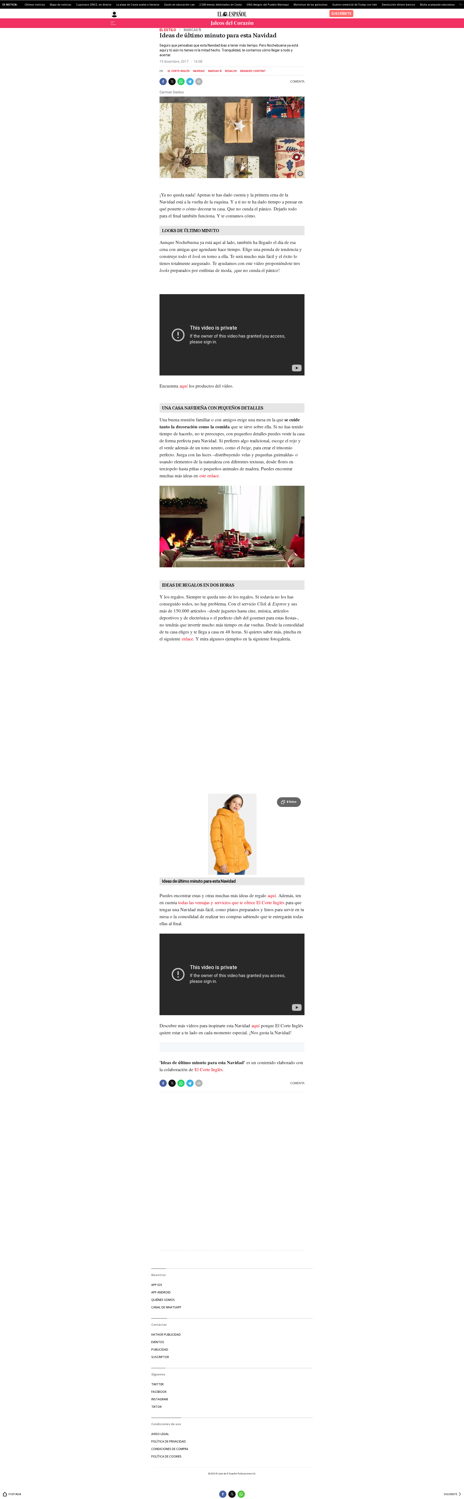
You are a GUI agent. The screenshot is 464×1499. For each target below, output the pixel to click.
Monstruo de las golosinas (310, 4)
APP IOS (156, 1285)
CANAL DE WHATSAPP (166, 1307)
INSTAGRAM (159, 1399)
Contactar (159, 1325)
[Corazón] (232, 23)
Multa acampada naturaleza (437, 4)
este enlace (209, 475)
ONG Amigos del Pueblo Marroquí (267, 4)
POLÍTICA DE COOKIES (166, 1456)
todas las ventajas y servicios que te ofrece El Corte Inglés (231, 902)
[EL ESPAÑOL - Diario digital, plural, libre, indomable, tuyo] (232, 13)
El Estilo (168, 30)
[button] (163, 81)
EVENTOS (157, 1342)
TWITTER (157, 1384)
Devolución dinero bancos (398, 4)
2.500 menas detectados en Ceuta (220, 4)
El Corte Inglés (179, 71)
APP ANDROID (161, 1292)
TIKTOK (156, 1407)
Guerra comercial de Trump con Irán (354, 4)
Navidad (199, 71)
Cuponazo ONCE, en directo (93, 4)
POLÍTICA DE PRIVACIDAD (168, 1441)
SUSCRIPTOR (160, 1357)
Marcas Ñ (215, 71)
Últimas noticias (35, 4)
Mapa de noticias (60, 4)
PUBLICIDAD (159, 1349)
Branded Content (253, 71)
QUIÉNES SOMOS (163, 1300)
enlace (187, 639)
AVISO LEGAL (160, 1434)
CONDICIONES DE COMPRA (169, 1449)
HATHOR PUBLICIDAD (166, 1334)
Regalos (231, 71)
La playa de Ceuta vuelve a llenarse (137, 4)
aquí (184, 386)
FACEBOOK (159, 1392)
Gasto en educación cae (179, 4)
